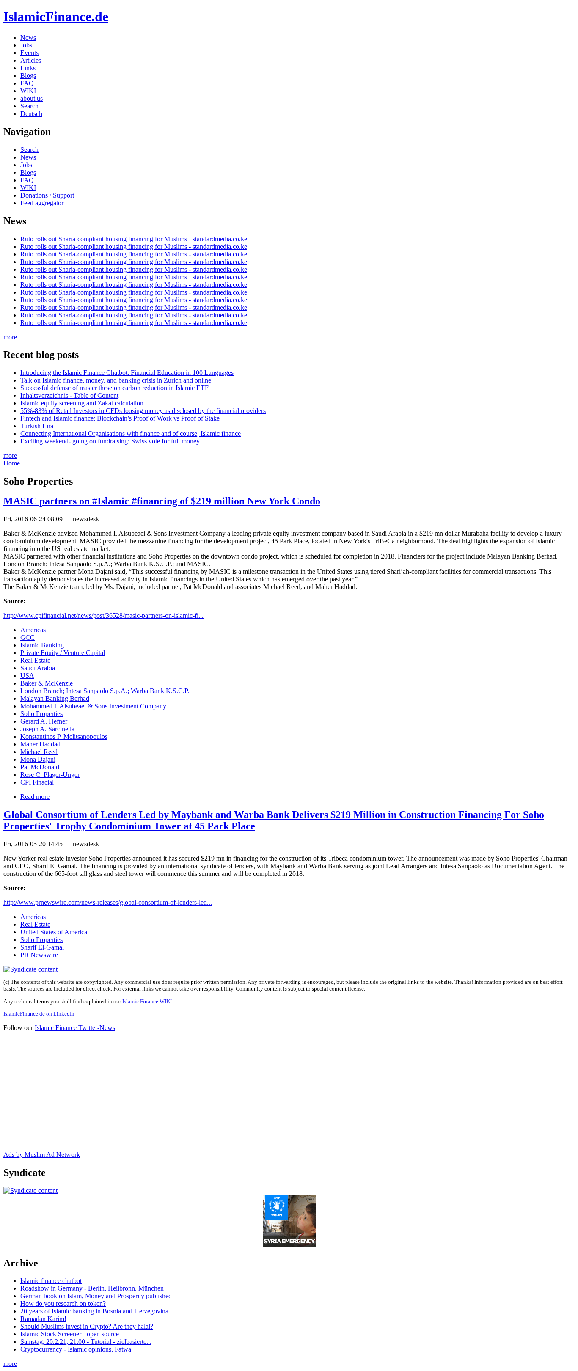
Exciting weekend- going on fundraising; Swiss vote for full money (110, 441)
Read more (35, 796)
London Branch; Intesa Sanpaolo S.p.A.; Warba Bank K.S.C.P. (104, 690)
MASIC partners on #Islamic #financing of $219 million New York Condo (161, 501)
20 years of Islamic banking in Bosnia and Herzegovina (94, 1311)
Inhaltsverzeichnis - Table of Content (69, 395)
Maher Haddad (40, 744)
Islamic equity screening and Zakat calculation (81, 403)
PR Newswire (39, 954)
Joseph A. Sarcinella (47, 728)
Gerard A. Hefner (43, 721)
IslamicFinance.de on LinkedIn (38, 1013)
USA (27, 675)
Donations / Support (47, 195)
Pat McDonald (39, 767)
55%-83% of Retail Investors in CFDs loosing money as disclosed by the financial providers (143, 410)
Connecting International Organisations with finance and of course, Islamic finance (130, 433)
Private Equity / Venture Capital (62, 652)
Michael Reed (39, 751)
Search (29, 106)
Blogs (28, 75)
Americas (33, 629)
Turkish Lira (36, 425)
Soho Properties (41, 713)
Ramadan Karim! (43, 1318)
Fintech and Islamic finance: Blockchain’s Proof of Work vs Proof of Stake (120, 418)
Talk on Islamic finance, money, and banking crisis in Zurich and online (115, 380)
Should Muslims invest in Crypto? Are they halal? (86, 1326)
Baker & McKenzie (46, 683)
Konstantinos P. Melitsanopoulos (63, 736)
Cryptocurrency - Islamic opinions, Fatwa (75, 1349)
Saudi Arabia (37, 668)
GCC (27, 637)
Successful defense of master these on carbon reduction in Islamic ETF (114, 387)
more (10, 337)
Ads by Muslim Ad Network (41, 1154)
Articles (30, 60)
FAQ (27, 83)
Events (29, 52)
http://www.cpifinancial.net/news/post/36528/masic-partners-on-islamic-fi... (103, 615)
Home (11, 463)
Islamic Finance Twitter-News (75, 1027)
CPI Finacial (37, 782)
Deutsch (31, 113)
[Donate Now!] (289, 1245)
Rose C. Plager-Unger (50, 774)
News (28, 37)
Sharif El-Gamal (42, 947)
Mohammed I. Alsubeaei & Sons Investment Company (93, 706)
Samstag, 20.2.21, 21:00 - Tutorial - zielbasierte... (85, 1341)
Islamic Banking (42, 645)
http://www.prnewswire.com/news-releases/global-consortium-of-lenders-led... (107, 902)
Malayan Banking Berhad (54, 698)
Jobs (26, 45)
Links (28, 68)
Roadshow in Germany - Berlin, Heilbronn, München (92, 1288)
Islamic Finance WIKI (147, 1001)
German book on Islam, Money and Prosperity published (96, 1295)
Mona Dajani (37, 759)
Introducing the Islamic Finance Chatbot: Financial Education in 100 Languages (127, 372)
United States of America (53, 932)
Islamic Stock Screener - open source (69, 1334)
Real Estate (35, 660)
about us (31, 98)
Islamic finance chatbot (51, 1280)
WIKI (28, 90)
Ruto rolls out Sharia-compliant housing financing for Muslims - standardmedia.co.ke (133, 238)
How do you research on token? (63, 1303)
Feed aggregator (41, 202)
